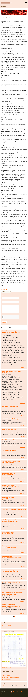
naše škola (4, 673)
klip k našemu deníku (6, 679)
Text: (2, 304)
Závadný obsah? (16, 691)
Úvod (2, 17)
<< (4, 685)
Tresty (3, 627)
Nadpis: (3, 299)
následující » (24, 616)
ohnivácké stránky (6, 675)
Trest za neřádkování (6, 667)
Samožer (3, 6)
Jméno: (3, 295)
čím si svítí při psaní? (6, 625)
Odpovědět (22, 367)
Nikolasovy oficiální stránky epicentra (10, 677)
